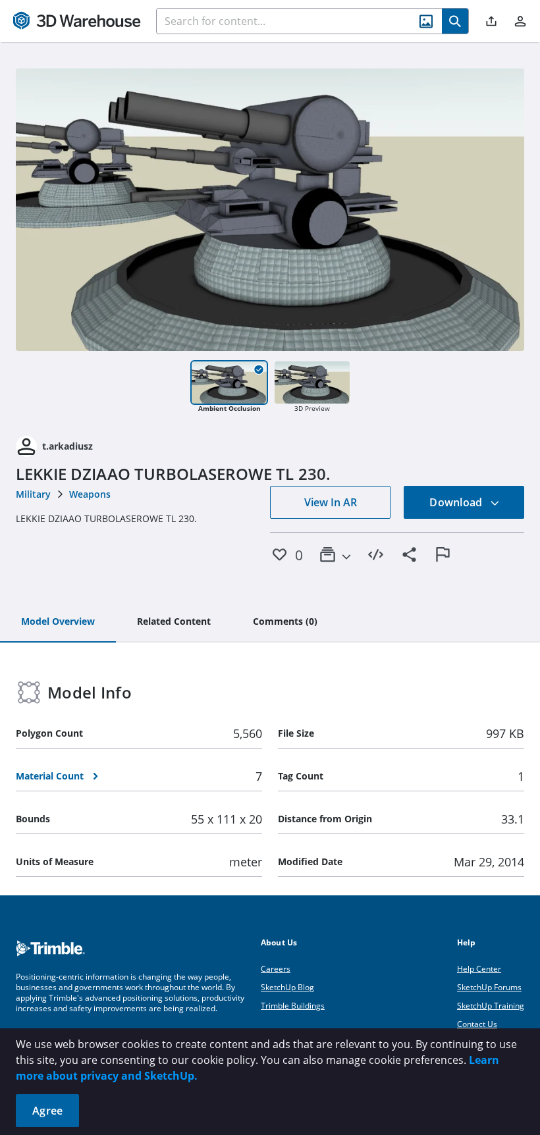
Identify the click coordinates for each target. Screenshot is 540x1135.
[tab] (58, 622)
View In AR (330, 502)
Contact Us (477, 1024)
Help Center (479, 968)
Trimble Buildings (293, 1005)
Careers (275, 968)
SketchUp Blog (287, 987)
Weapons (90, 494)
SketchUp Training (490, 1005)
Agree (47, 1110)
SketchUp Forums (489, 987)
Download (457, 502)
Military (33, 494)
